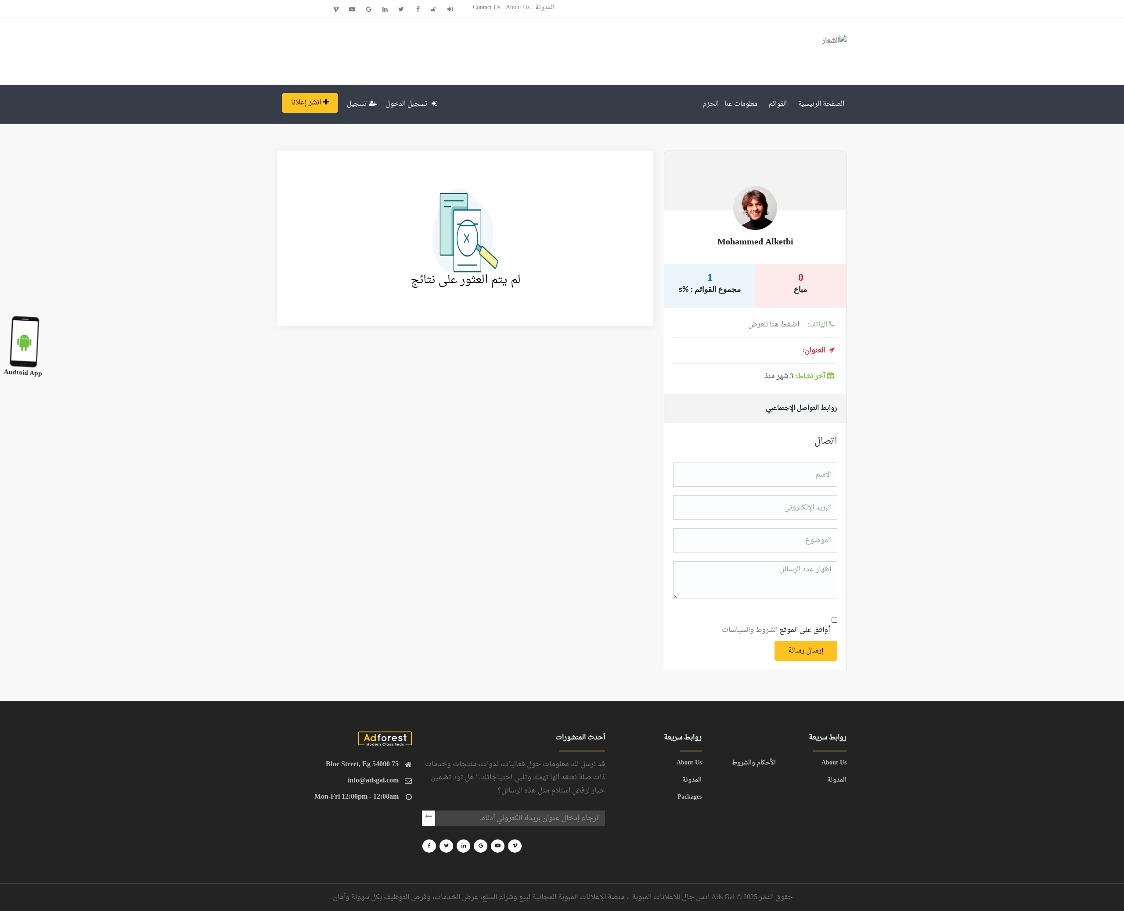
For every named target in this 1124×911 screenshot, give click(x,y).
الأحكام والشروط (753, 763)
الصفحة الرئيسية (821, 104)
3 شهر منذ (794, 376)
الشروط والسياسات (750, 630)
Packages (689, 797)
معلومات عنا (740, 104)
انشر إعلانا (306, 102)
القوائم (778, 104)
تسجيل (357, 104)
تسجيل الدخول (407, 104)
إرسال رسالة (806, 650)
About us (518, 8)
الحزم (711, 104)
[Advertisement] (435, 49)
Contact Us (486, 8)
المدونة (545, 8)
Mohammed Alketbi (755, 242)
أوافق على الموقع (776, 630)
